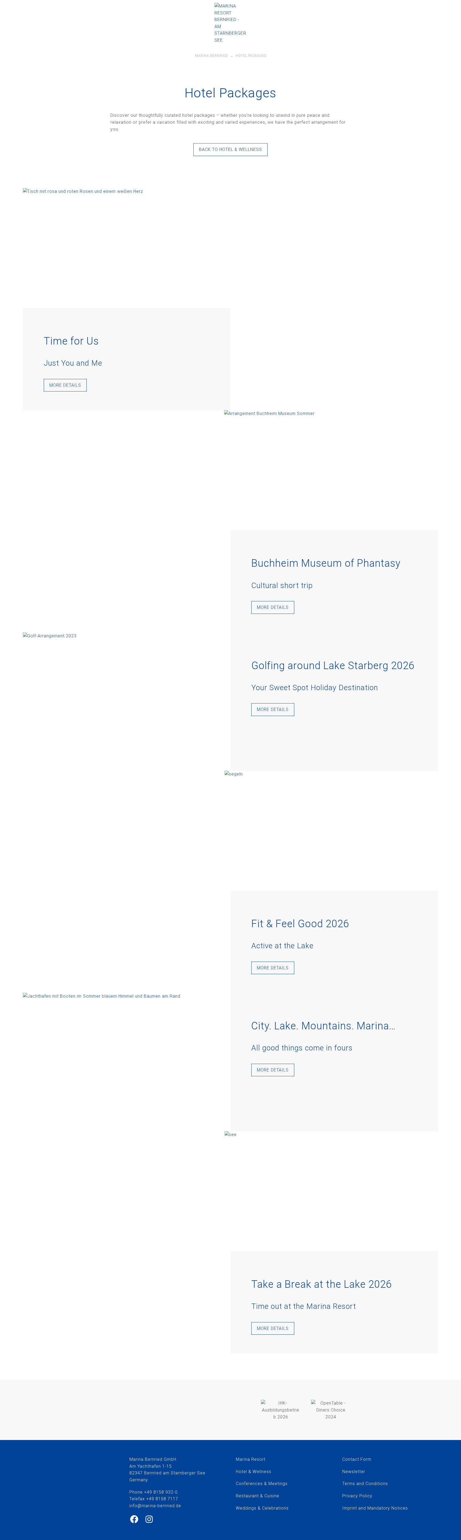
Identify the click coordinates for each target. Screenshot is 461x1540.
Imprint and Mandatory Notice (374, 1508)
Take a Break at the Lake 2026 (321, 1284)
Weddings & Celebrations (262, 1508)
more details (65, 385)
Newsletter (353, 1471)
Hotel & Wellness (253, 1471)
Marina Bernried (211, 56)
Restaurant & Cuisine (257, 1495)
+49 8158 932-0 (382, 18)
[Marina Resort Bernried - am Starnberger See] (230, 23)
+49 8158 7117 (162, 1498)
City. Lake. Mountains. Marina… (323, 1026)
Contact (350, 1459)
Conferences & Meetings (262, 1483)
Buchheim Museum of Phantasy (325, 563)
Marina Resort (250, 1459)
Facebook (408, 17)
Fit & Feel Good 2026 (300, 924)
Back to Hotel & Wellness (230, 149)
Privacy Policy (357, 1495)
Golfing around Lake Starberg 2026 (333, 665)
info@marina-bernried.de (349, 17)
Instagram (414, 17)
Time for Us (71, 341)
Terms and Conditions (365, 1483)
